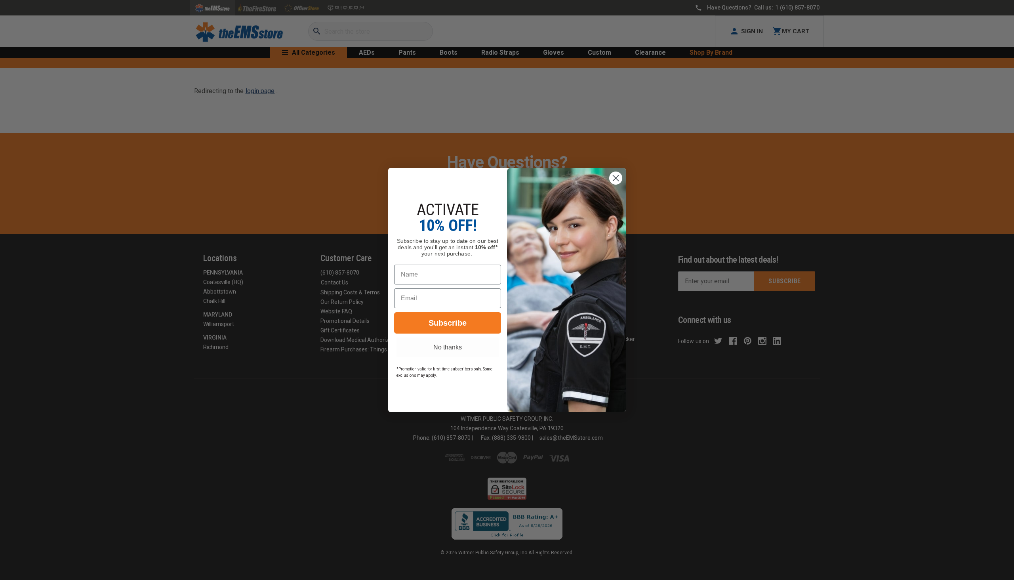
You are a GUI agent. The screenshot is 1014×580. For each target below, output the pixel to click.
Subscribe (448, 323)
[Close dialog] (616, 178)
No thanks (447, 347)
